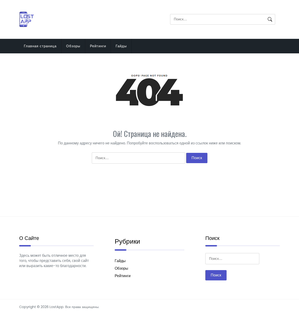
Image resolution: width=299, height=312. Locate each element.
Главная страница (40, 46)
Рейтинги (98, 46)
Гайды (121, 46)
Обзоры (73, 46)
